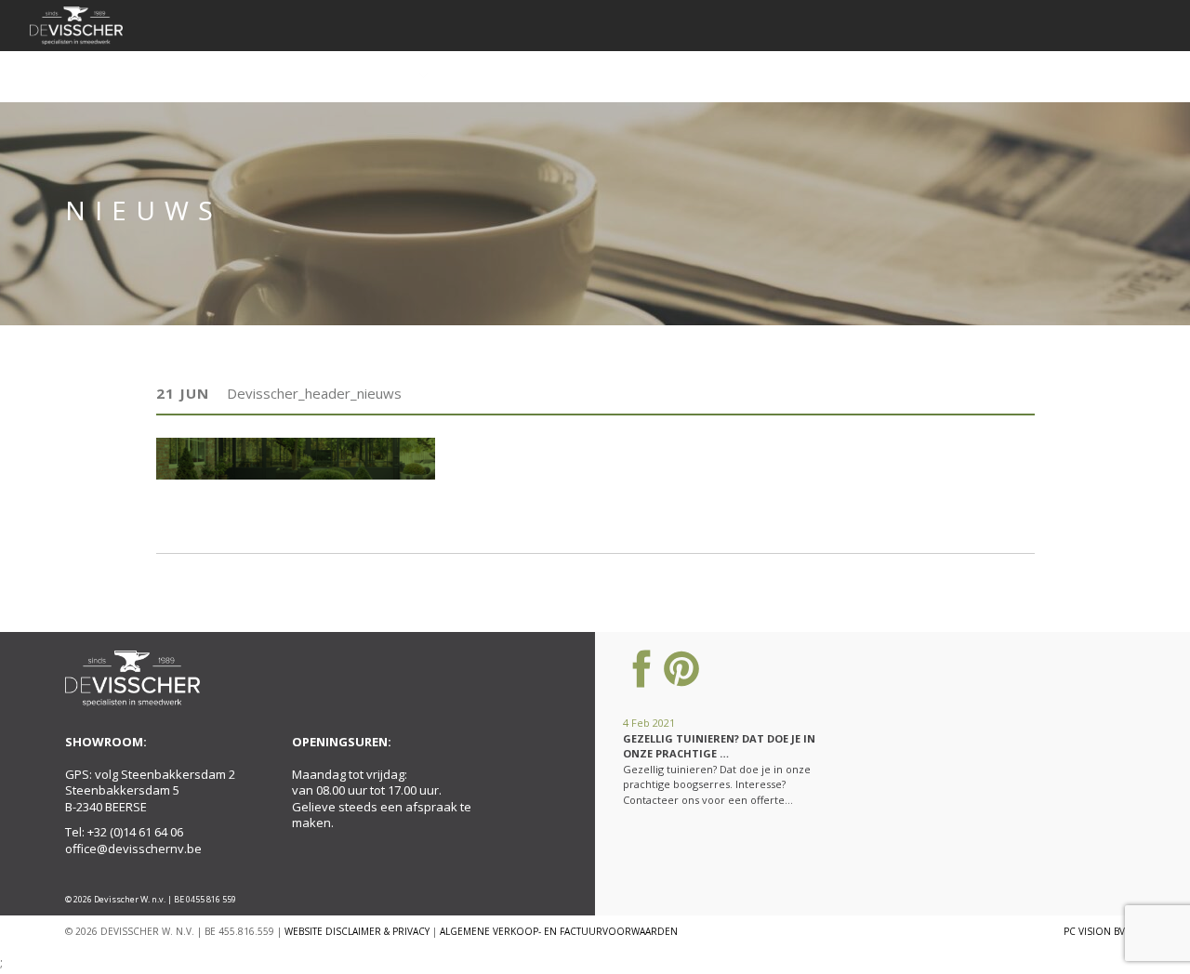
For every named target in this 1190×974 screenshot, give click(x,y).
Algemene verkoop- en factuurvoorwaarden (559, 931)
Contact (1067, 76)
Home (180, 76)
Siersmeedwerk (364, 76)
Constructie (603, 76)
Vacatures (976, 76)
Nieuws (809, 76)
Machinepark (716, 76)
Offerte (886, 76)
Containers (495, 76)
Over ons (256, 76)
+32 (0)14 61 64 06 (135, 831)
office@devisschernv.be (133, 848)
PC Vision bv (1094, 931)
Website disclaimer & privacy (357, 931)
